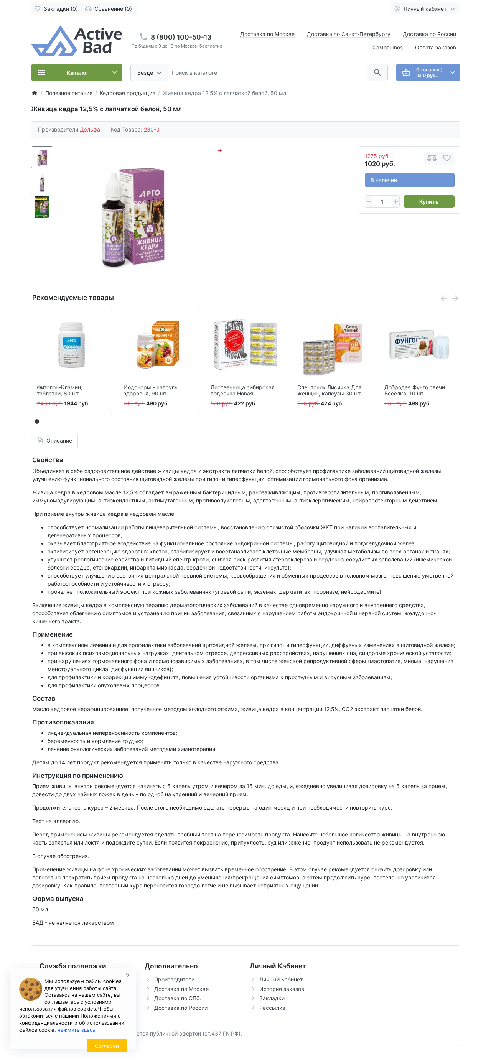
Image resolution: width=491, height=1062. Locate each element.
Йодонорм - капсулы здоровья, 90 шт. (151, 390)
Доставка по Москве (267, 34)
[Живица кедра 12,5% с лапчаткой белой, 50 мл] (133, 214)
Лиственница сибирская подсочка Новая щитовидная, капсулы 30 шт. (243, 390)
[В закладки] (447, 158)
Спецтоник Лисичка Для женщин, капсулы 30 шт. (329, 390)
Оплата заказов (435, 47)
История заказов (281, 989)
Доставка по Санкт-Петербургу (348, 34)
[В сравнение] (432, 158)
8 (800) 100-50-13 (181, 37)
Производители (174, 979)
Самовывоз (387, 47)
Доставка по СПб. (177, 998)
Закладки (272, 998)
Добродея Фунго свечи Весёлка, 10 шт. (414, 390)
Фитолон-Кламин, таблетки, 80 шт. (59, 390)
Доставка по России (429, 34)
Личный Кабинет (281, 979)
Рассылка (272, 1007)
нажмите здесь (76, 1030)
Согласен (107, 1045)
